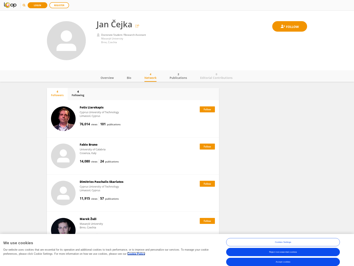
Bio (129, 78)
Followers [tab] (57, 93)
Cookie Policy (136, 253)
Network (150, 76)
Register (59, 5)
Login (37, 5)
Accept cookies (283, 262)
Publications (178, 76)
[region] (177, 250)
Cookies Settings (283, 242)
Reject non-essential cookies (283, 252)
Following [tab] (78, 93)
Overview (107, 78)
